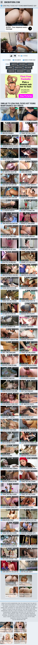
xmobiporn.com (12, 2)
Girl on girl (27, 67)
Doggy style (18, 67)
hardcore (11, 71)
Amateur (14, 64)
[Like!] (11, 55)
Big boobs (22, 64)
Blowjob (30, 64)
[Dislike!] (15, 55)
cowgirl (9, 67)
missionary (20, 71)
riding (28, 71)
